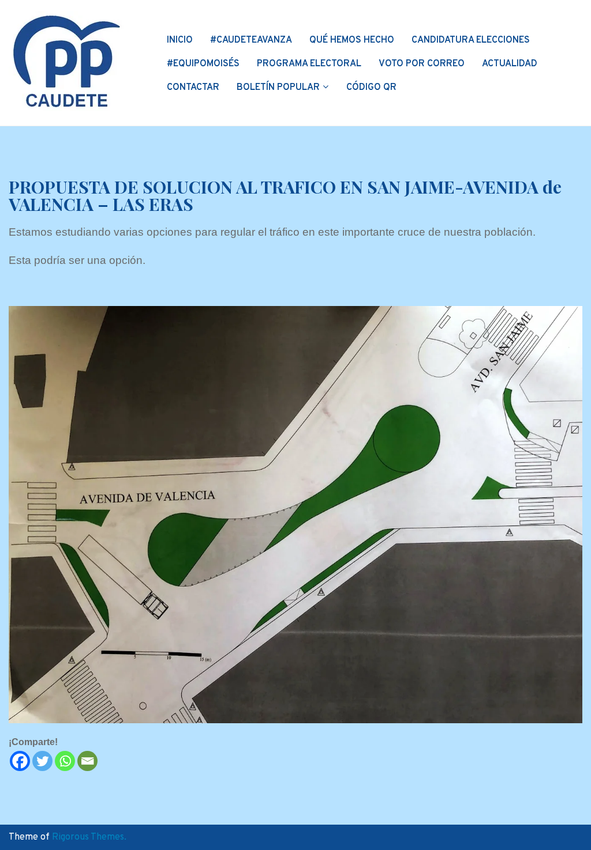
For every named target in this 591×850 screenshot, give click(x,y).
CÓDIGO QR (371, 87)
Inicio (180, 40)
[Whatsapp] (65, 761)
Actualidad (509, 64)
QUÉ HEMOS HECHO (351, 40)
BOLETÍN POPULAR (278, 87)
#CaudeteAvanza (251, 40)
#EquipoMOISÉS (203, 64)
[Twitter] (42, 761)
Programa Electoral (309, 64)
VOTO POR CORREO (422, 64)
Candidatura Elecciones (471, 40)
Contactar (193, 87)
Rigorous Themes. (89, 837)
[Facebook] (20, 761)
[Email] (87, 761)
